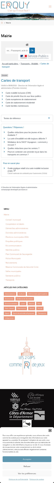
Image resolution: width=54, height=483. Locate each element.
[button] (50, 430)
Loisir (23, 304)
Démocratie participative (37, 294)
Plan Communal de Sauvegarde (19, 254)
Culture (22, 294)
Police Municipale (13, 258)
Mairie (6, 214)
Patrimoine (21, 308)
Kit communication (13, 245)
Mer (39, 304)
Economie (9, 299)
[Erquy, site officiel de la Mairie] (15, 6)
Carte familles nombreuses (17, 106)
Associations (10, 294)
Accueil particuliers (10, 64)
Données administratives (16, 233)
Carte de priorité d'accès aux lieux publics (23, 96)
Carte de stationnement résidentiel (20, 103)
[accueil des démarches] (27, 44)
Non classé (9, 308)
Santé (31, 308)
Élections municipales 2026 (17, 237)
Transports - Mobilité (30, 64)
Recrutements (11, 263)
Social (40, 308)
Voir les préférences (27, 473)
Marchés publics (12, 250)
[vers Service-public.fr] (34, 57)
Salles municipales (13, 271)
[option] (27, 357)
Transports (10, 280)
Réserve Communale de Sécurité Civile (22, 267)
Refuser (27, 466)
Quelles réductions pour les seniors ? (23, 148)
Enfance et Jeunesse (25, 299)
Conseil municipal (13, 220)
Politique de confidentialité (18, 479)
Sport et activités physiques (23, 313)
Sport (7, 313)
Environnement (11, 304)
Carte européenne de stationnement (21, 99)
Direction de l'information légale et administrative (20, 187)
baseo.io (24, 190)
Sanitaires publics (13, 276)
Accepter (27, 459)
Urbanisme (9, 318)
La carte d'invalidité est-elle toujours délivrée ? (27, 138)
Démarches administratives (17, 228)
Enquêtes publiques (14, 241)
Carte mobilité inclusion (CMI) (18, 93)
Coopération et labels (15, 224)
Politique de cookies (36, 479)
